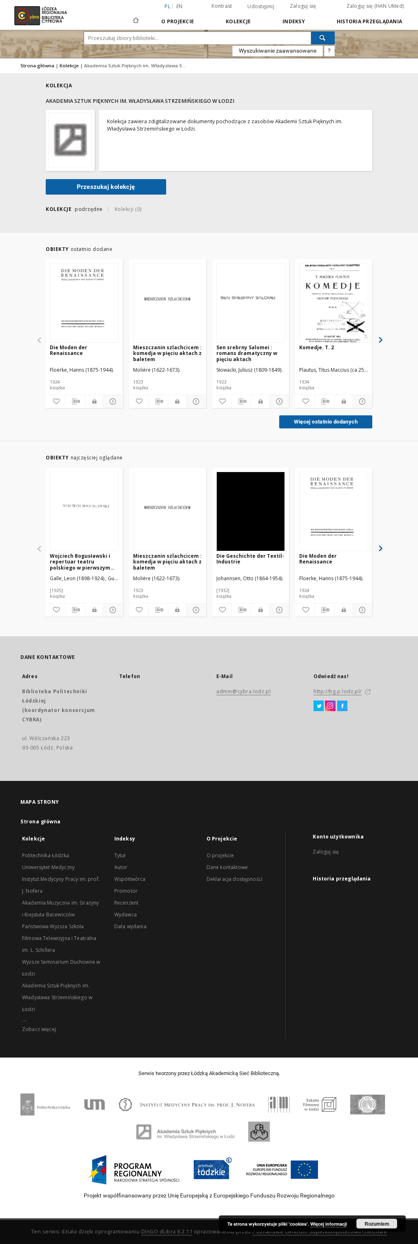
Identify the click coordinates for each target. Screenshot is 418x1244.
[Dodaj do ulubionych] (55, 401)
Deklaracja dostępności (234, 879)
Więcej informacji (328, 1224)
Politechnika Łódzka (45, 855)
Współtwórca (130, 879)
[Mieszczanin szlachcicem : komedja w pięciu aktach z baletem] (167, 303)
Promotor (126, 890)
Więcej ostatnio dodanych (326, 422)
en (179, 6)
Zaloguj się (303, 5)
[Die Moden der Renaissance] (84, 303)
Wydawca (125, 914)
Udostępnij (260, 6)
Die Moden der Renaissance (68, 350)
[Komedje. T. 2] (334, 303)
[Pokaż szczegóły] (111, 401)
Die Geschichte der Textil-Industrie (250, 558)
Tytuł (120, 855)
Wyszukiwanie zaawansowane (277, 50)
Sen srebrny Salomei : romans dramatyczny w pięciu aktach (246, 353)
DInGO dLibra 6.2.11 (167, 1231)
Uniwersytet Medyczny (48, 867)
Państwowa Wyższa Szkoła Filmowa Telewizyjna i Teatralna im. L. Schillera (59, 938)
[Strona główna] (136, 16)
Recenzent (126, 902)
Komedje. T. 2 (316, 347)
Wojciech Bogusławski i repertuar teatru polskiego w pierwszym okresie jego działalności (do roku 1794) (82, 561)
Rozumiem (377, 1223)
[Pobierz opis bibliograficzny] (74, 401)
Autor (121, 867)
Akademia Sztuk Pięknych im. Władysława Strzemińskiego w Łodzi (57, 997)
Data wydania (130, 926)
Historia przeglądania (369, 21)
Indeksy (293, 21)
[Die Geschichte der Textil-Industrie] (251, 512)
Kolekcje (238, 21)
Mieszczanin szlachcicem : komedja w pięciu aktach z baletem (167, 353)
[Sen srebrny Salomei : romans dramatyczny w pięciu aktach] (251, 303)
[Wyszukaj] (323, 37)
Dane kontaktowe (227, 867)
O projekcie (220, 855)
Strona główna (37, 65)
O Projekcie (177, 21)
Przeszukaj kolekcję (106, 187)
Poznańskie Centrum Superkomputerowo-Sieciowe (320, 1231)
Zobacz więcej (39, 1029)
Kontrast (221, 5)
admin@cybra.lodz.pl (243, 691)
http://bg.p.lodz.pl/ (338, 691)
